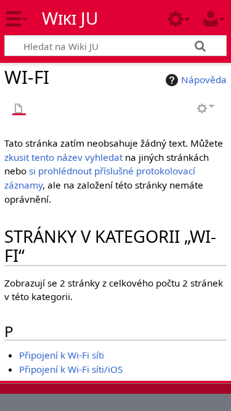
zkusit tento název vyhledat (63, 157)
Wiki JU (70, 17)
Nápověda (204, 79)
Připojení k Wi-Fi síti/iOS (71, 369)
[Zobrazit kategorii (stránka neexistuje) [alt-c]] (19, 109)
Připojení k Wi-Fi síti (61, 355)
